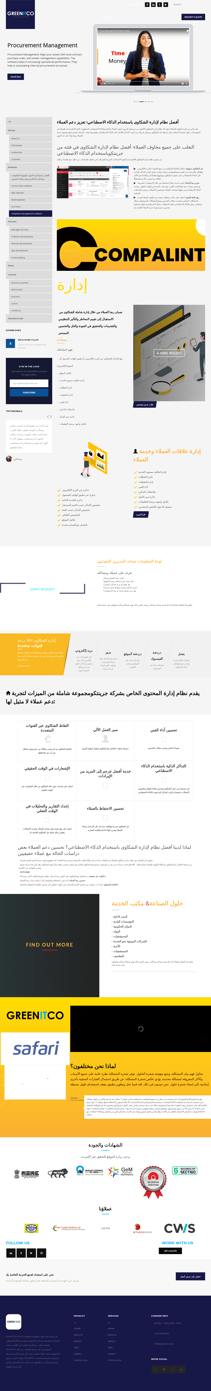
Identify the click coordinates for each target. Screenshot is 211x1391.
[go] (202, 4)
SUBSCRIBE (29, 392)
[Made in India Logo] (58, 1173)
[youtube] (165, 4)
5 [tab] (147, 101)
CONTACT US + (23, 666)
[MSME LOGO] (26, 1174)
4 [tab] (144, 101)
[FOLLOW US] (11, 1253)
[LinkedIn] (153, 4)
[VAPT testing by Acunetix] (153, 1182)
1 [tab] (134, 101)
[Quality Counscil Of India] (89, 1170)
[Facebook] (147, 4)
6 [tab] (151, 101)
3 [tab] (140, 101)
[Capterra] (41, 1253)
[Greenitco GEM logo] (121, 1172)
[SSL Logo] (184, 1171)
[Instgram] (159, 4)
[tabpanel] (143, 57)
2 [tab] (137, 101)
